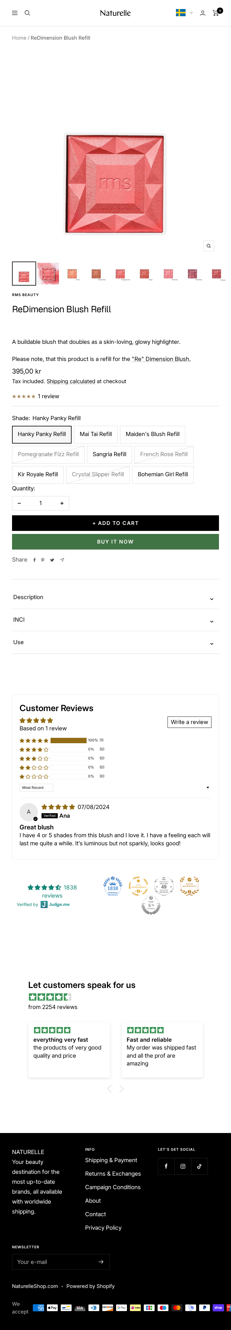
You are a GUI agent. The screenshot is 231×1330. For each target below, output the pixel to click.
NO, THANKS (173, 715)
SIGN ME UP (173, 697)
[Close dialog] (224, 606)
